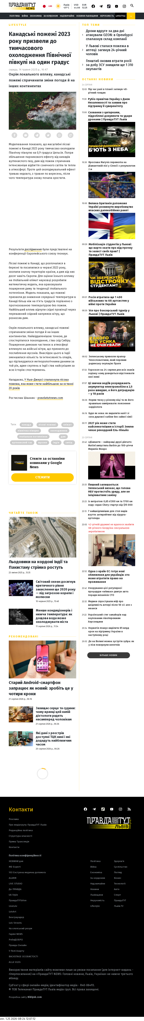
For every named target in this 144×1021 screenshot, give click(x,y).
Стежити (42, 477)
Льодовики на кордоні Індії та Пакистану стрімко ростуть (38, 564)
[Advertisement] (42, 212)
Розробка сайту (25, 997)
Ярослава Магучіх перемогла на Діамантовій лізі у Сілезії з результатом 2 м (111, 166)
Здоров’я (119, 861)
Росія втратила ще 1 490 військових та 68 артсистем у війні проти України (109, 300)
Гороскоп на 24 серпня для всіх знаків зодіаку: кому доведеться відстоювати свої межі (111, 373)
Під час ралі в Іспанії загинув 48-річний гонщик (108, 91)
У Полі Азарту (16, 950)
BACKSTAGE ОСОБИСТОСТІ (23, 956)
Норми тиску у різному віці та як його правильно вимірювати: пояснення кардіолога (111, 403)
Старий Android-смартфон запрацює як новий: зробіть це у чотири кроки (41, 688)
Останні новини (97, 79)
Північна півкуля (28, 430)
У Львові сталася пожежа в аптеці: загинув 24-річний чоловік (107, 50)
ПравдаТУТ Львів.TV (120, 903)
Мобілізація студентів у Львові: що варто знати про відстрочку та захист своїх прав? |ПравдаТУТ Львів (110, 249)
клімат (67, 425)
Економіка (36, 16)
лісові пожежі (47, 425)
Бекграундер (16, 917)
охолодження (58, 430)
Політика (14, 16)
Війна (25, 16)
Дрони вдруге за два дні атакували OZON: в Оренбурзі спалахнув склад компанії (109, 35)
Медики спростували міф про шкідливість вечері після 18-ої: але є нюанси (110, 605)
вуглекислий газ (22, 442)
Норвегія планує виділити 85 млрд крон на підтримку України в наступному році (108, 632)
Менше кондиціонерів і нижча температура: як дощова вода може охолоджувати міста (54, 616)
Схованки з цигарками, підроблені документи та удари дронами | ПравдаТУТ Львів (110, 116)
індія (56, 442)
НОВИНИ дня (16, 861)
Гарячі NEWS (16, 934)
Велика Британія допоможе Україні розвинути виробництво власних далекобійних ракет (111, 207)
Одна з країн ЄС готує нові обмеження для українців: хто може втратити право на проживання (109, 576)
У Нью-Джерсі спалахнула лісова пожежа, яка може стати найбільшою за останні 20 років (41, 384)
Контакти (21, 809)
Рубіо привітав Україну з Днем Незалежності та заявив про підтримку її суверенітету (109, 102)
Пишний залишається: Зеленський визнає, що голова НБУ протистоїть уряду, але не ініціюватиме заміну (109, 490)
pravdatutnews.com (50, 398)
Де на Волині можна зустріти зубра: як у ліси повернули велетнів (111, 643)
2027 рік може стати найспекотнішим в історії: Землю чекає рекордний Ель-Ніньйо (111, 426)
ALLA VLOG (15, 962)
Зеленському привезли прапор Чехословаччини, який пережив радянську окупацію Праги (107, 360)
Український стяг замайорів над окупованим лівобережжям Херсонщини (107, 618)
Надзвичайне (67, 16)
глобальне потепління (33, 436)
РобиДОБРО (16, 939)
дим (63, 436)
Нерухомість (107, 16)
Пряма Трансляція (19, 841)
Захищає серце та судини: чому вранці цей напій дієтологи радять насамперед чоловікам (56, 713)
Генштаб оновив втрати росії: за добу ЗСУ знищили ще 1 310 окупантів (109, 65)
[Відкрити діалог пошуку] (132, 5)
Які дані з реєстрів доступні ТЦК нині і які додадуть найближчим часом (53, 738)
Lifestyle (120, 16)
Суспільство (120, 866)
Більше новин (108, 655)
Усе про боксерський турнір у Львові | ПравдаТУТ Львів (109, 312)
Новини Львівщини (87, 16)
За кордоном (51, 16)
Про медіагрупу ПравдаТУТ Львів (28, 824)
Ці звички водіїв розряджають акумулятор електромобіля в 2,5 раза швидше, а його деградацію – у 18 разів (111, 388)
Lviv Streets (15, 922)
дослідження (33, 249)
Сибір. (69, 442)
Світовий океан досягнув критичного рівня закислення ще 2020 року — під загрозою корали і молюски (56, 589)
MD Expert (15, 866)
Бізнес (117, 877)
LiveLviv (13, 906)
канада (26, 425)
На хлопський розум (20, 928)
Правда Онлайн (18, 945)
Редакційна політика (21, 830)
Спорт (117, 894)
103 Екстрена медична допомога (27, 872)
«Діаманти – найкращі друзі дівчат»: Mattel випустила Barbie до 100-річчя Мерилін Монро (110, 446)
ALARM (12, 877)
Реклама (14, 819)
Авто (116, 889)
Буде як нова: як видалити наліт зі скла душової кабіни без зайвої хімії (110, 415)
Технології (120, 883)
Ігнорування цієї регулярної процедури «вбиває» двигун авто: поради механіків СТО (108, 592)
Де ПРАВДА (15, 889)
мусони (42, 442)
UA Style (13, 894)
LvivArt (12, 911)
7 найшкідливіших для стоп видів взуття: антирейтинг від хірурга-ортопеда (107, 515)
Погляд (118, 872)
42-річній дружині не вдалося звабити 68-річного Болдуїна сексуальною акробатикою (111, 528)
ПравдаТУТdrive (18, 900)
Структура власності (20, 835)
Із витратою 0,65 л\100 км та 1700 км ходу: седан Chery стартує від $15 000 (110, 503)
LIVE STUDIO (15, 883)
